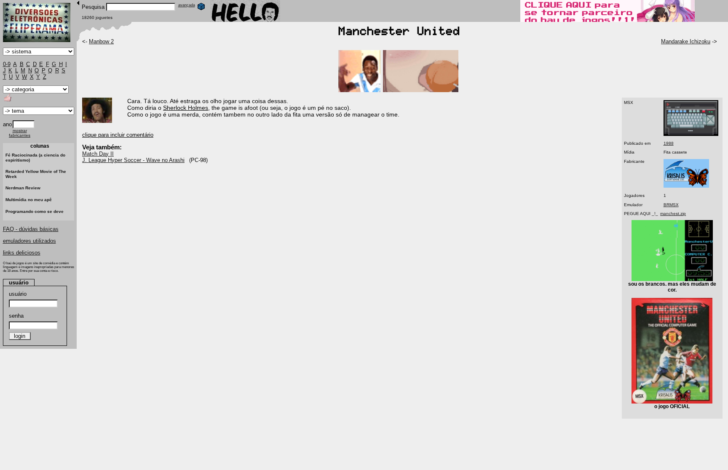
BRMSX (671, 204)
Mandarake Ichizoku (685, 41)
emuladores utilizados (29, 241)
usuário (18, 294)
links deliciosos (21, 253)
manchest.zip (673, 213)
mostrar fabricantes (19, 133)
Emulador (633, 204)
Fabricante (634, 161)
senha (16, 316)
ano (7, 124)
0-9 (7, 64)
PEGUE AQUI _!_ (641, 213)
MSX (628, 102)
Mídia (629, 152)
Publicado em (637, 143)
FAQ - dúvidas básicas (31, 229)
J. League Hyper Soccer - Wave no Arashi (133, 160)
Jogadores (634, 195)
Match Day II (98, 154)
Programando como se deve (34, 211)
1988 (669, 143)
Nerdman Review (22, 188)
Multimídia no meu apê (28, 199)
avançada (186, 5)
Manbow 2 (101, 41)
